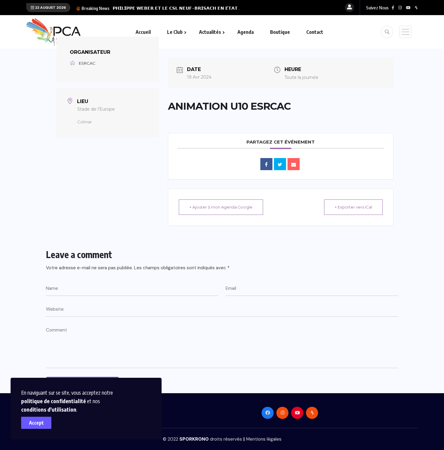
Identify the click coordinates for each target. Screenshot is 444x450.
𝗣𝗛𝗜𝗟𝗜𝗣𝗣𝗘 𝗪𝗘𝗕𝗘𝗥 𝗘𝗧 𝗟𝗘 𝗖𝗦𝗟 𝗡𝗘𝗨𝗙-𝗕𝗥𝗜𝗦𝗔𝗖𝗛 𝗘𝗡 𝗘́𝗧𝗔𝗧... (176, 8)
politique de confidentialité (53, 400)
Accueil (143, 32)
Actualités (210, 32)
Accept (36, 423)
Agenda (245, 32)
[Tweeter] (280, 164)
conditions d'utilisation (48, 409)
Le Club (175, 32)
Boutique (280, 32)
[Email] (294, 164)
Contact (314, 32)
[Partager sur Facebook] (266, 164)
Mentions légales (264, 439)
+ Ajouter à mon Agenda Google (221, 207)
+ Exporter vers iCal (353, 207)
